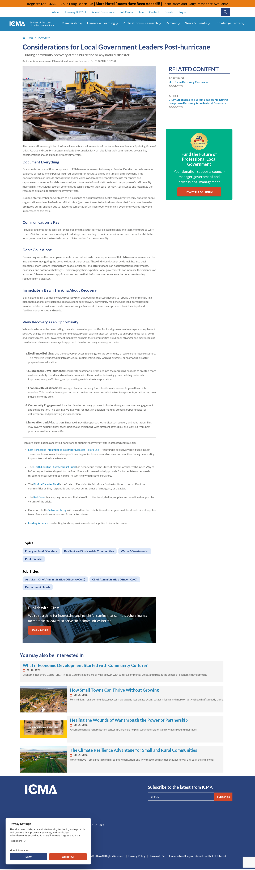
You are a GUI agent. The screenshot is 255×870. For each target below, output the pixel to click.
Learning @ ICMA (75, 12)
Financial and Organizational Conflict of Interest (197, 855)
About (56, 12)
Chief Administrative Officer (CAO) (114, 579)
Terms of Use (157, 855)
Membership (70, 23)
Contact (154, 12)
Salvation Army (57, 510)
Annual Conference (103, 12)
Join (141, 12)
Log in (182, 12)
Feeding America (38, 523)
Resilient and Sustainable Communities (89, 551)
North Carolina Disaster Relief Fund (54, 466)
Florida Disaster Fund (46, 484)
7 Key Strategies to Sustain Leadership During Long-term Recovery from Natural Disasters (198, 101)
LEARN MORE (39, 630)
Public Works (33, 558)
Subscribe (223, 796)
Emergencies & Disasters (41, 551)
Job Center (126, 12)
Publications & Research (140, 23)
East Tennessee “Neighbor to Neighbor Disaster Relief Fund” (64, 449)
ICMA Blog (44, 37)
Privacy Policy (136, 855)
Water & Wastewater (135, 551)
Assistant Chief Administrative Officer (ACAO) (55, 579)
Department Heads (37, 587)
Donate (168, 12)
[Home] (33, 24)
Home (30, 37)
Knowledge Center (228, 23)
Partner (171, 23)
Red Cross (39, 497)
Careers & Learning (101, 23)
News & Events (196, 23)
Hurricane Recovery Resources (189, 82)
